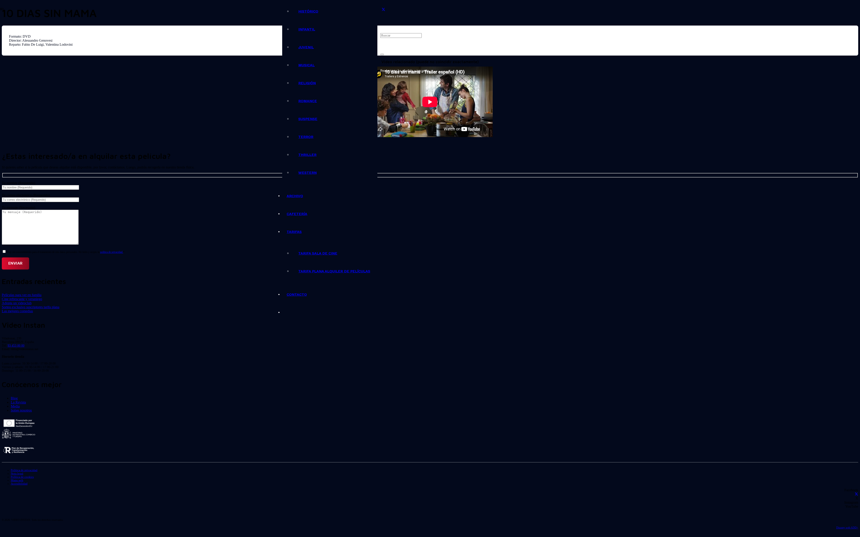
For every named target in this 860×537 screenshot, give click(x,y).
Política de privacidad (24, 470)
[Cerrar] (382, 54)
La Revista (18, 402)
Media (15, 406)
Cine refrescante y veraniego (22, 299)
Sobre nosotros (21, 410)
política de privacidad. (111, 252)
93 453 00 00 (16, 345)
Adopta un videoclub (17, 303)
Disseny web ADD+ (847, 527)
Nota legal (17, 473)
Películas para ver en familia (21, 295)
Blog (14, 398)
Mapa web (17, 480)
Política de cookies (22, 477)
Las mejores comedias (17, 311)
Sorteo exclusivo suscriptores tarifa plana (30, 307)
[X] (383, 10)
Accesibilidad (19, 483)
